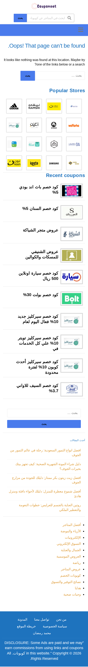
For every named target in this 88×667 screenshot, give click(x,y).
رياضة (77, 563)
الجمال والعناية (71, 550)
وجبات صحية (72, 594)
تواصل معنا (41, 619)
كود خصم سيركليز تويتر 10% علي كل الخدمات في (38, 343)
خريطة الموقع (26, 626)
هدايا (78, 588)
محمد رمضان (42, 633)
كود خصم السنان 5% (40, 208)
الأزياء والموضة (71, 531)
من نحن (61, 619)
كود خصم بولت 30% (40, 294)
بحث (20, 18)
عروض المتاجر (71, 569)
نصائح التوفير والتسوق (66, 582)
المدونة (22, 619)
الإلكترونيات (73, 537)
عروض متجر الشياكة (40, 230)
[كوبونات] (44, 6)
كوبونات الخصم (70, 575)
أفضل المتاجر (72, 525)
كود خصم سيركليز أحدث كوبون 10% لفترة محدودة (37, 367)
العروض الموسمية (68, 556)
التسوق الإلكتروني (69, 543)
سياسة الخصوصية (55, 626)
